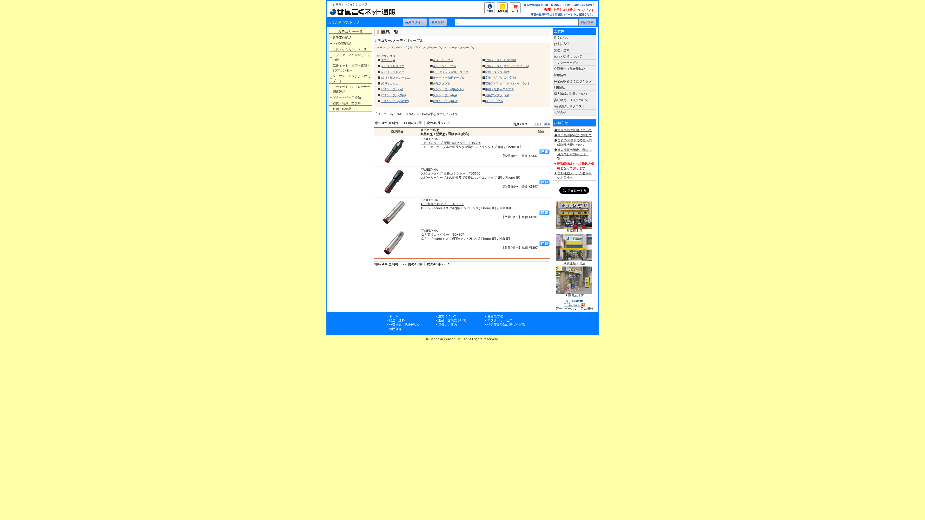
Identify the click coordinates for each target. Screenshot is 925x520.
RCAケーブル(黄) (392, 89)
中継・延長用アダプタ (499, 89)
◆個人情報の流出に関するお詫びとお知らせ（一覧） (573, 154)
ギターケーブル (443, 60)
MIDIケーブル (494, 101)
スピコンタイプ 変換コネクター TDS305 (451, 173)
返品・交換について (568, 56)
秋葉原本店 (574, 231)
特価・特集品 (342, 109)
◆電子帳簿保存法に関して (573, 135)
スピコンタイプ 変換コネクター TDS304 (451, 143)
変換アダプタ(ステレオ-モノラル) (507, 83)
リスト (537, 124)
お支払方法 (561, 44)
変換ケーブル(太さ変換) (500, 60)
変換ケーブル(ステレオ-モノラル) (507, 66)
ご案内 (489, 11)
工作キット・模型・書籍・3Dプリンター (351, 68)
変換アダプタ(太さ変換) (500, 77)
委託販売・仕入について (571, 100)
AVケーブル (435, 47)
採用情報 (560, 75)
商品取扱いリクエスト (569, 106)
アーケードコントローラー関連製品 (351, 89)
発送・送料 (561, 50)
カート (515, 11)
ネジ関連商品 (342, 43)
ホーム (393, 316)
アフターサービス (566, 63)
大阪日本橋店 (574, 296)
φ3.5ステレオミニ (392, 66)
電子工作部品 (342, 37)
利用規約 (560, 87)
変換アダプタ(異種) (497, 72)
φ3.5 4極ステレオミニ (395, 77)
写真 (547, 124)
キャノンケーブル (444, 66)
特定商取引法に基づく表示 (572, 81)
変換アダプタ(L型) (497, 95)
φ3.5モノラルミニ (392, 72)
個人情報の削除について (571, 94)
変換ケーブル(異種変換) (448, 89)
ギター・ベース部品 (347, 97)
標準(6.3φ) (388, 60)
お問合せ (502, 11)
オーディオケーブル (462, 47)
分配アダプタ (441, 83)
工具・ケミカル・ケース (350, 49)
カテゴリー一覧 (350, 31)
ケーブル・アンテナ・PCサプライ (352, 78)
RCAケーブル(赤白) (393, 95)
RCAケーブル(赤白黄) (395, 101)
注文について (563, 37)
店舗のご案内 (447, 324)
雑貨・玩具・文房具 (347, 103)
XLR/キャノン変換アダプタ (450, 72)
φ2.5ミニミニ (389, 83)
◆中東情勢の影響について (573, 130)
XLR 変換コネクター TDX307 (442, 234)
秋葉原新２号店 (574, 263)
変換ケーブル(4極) (445, 95)
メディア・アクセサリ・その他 (351, 57)
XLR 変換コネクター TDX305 (442, 204)
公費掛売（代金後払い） (571, 69)
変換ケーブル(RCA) (445, 101)
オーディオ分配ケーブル (449, 77)
